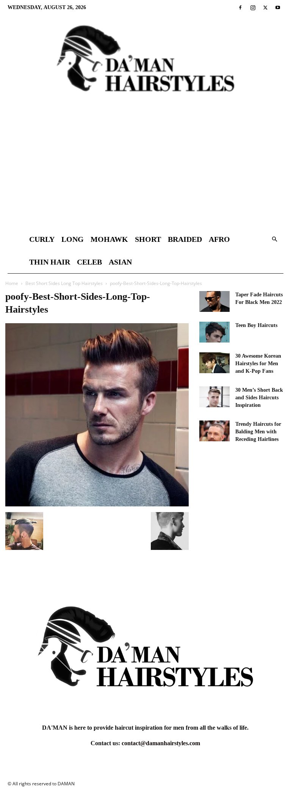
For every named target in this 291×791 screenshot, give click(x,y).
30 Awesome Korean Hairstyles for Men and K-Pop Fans (258, 363)
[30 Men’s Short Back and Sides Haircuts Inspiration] (214, 396)
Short (148, 239)
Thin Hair (49, 262)
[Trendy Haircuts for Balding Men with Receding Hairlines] (214, 430)
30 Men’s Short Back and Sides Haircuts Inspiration (259, 397)
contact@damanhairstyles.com (161, 743)
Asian (120, 262)
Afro (219, 239)
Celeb (89, 262)
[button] (274, 239)
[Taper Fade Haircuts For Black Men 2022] (214, 301)
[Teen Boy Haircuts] (214, 332)
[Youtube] (277, 7)
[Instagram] (252, 7)
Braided (185, 239)
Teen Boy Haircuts (256, 325)
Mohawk (109, 239)
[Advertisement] (145, 171)
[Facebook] (240, 7)
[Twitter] (265, 7)
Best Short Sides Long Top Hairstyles (64, 283)
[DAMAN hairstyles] (145, 64)
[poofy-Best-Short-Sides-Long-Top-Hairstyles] (97, 504)
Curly (42, 239)
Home (11, 283)
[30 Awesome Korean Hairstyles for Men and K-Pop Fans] (214, 362)
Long (72, 239)
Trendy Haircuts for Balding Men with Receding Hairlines (258, 431)
